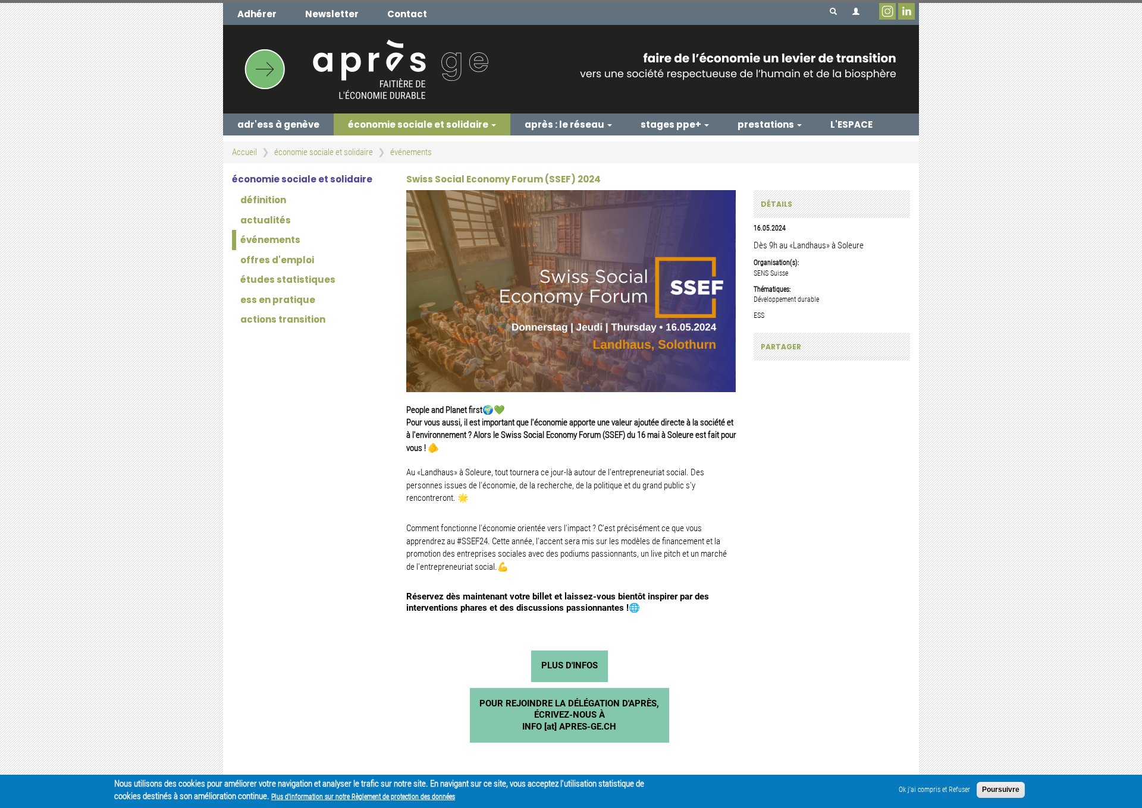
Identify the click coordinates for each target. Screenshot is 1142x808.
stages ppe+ (672, 124)
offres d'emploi (277, 260)
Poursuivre (1000, 789)
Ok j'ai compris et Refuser (934, 789)
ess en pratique (277, 299)
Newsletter (332, 14)
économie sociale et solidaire (419, 124)
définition (263, 200)
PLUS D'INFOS (569, 665)
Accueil (244, 152)
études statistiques (287, 279)
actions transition (282, 319)
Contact (407, 14)
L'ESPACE (851, 124)
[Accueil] (571, 68)
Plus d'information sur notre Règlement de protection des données (363, 797)
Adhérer (257, 14)
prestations (767, 124)
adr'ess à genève (278, 124)
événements (411, 152)
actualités (265, 220)
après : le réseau (565, 124)
